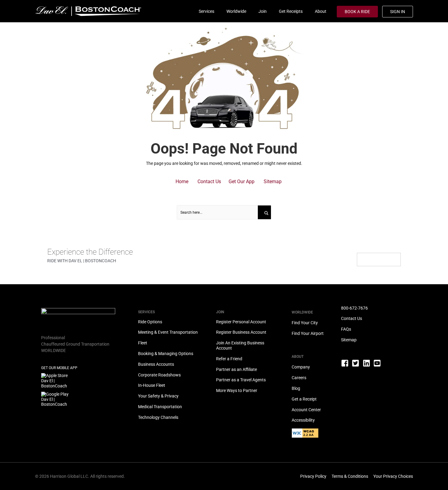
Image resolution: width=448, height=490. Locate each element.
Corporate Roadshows (159, 374)
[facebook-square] (346, 365)
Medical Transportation (160, 406)
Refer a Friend (229, 358)
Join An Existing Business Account (240, 345)
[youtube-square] (378, 363)
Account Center (306, 409)
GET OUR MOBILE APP (59, 368)
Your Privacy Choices (393, 476)
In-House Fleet (151, 385)
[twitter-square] (357, 365)
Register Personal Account (241, 321)
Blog (296, 388)
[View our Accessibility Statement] (316, 435)
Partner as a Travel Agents (241, 379)
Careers (299, 377)
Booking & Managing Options (165, 353)
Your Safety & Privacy (158, 396)
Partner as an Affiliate (236, 369)
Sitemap (349, 339)
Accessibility (303, 420)
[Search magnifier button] (265, 212)
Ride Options (150, 321)
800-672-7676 (354, 308)
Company (301, 367)
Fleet (142, 342)
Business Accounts (156, 364)
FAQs (346, 329)
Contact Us (351, 318)
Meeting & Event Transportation (168, 332)
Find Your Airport (308, 333)
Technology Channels (158, 417)
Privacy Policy (313, 476)
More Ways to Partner (236, 390)
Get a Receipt (304, 399)
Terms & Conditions (350, 476)
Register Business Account (241, 332)
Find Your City (305, 322)
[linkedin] (368, 365)
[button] (181, 181)
